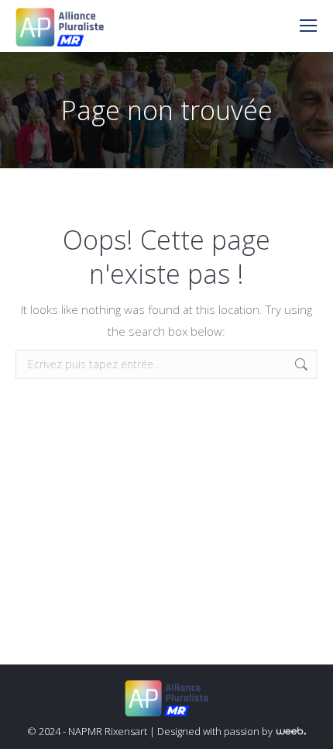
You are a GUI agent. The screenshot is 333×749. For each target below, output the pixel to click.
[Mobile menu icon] (308, 25)
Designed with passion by (216, 731)
